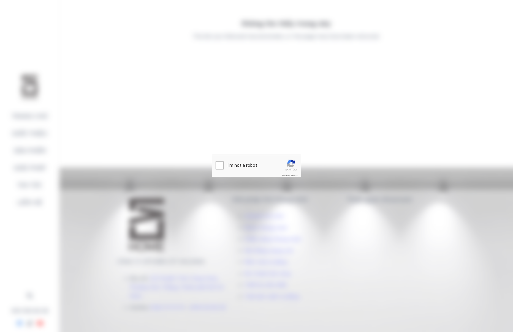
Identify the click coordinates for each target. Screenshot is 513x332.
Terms (294, 175)
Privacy (285, 175)
